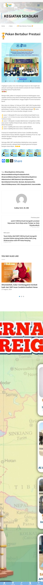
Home (3, 26)
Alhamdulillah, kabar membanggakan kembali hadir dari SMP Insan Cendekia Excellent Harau (20, 285)
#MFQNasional (16, 179)
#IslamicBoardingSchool (28, 177)
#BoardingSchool (10, 172)
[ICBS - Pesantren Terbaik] (9, 5)
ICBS (18, 184)
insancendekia (36, 184)
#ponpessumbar (30, 182)
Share (18, 161)
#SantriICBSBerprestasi (9, 184)
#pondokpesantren (27, 179)
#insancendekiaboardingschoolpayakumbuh (15, 174)
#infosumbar (20, 172)
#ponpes (21, 182)
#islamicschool (6, 179)
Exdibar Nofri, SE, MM (21, 208)
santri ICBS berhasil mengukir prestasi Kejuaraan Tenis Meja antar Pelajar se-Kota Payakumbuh (23, 223)
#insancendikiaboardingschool (11, 177)
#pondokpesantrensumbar (10, 182)
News (11, 26)
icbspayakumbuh (25, 184)
